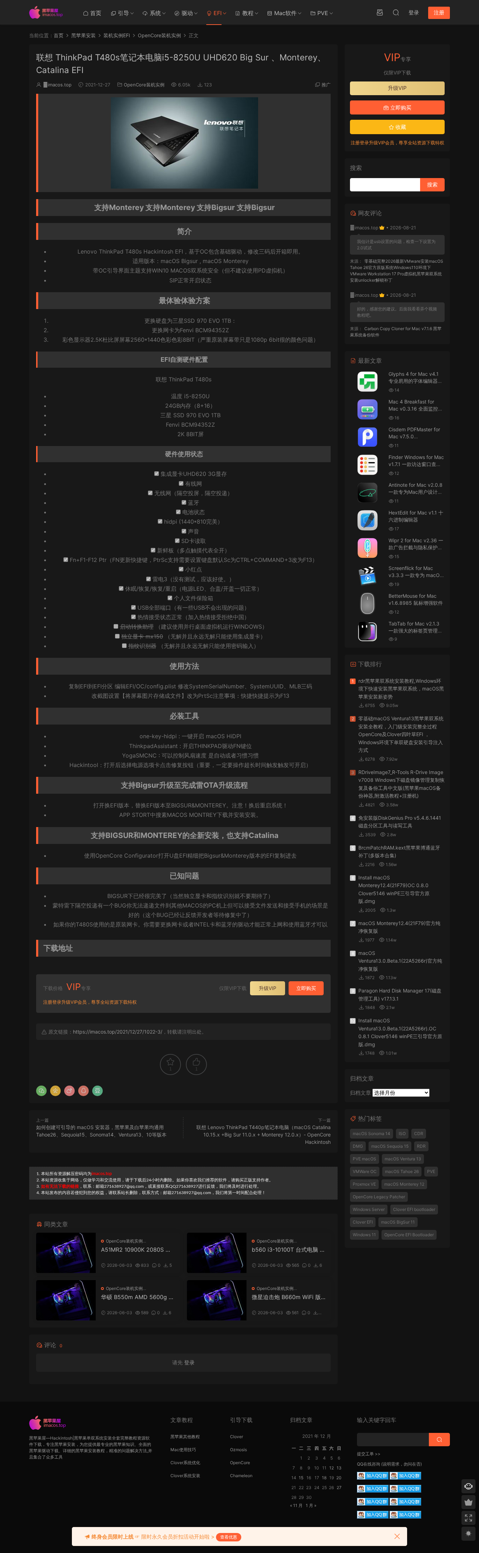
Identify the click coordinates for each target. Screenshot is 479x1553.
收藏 (400, 127)
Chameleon (241, 1475)
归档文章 (360, 1092)
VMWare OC (365, 1171)
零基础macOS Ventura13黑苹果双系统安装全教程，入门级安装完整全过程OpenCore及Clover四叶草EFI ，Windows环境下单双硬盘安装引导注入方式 (401, 734)
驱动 (186, 13)
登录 (189, 1362)
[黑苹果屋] (48, 12)
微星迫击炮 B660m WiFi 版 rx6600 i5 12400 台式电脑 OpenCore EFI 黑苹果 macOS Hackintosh (288, 1296)
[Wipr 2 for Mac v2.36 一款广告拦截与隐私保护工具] (367, 548)
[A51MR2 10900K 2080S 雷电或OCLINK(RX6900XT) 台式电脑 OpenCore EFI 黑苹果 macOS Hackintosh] (66, 1253)
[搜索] (395, 12)
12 (331, 1467)
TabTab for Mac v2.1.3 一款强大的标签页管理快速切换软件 (416, 630)
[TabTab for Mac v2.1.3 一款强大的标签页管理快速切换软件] (367, 631)
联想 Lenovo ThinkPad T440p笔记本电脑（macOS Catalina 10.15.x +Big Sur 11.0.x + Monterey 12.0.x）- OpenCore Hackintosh (263, 1134)
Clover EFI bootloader (414, 1209)
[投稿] (379, 12)
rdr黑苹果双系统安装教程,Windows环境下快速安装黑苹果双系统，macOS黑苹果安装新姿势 (401, 689)
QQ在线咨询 (368, 1464)
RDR (421, 1146)
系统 (154, 13)
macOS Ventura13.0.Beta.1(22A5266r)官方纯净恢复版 (400, 961)
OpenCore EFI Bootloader (409, 1234)
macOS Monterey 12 (404, 1184)
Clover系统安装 (185, 1475)
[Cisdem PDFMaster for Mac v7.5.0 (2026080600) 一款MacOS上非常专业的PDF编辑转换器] (367, 437)
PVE (322, 13)
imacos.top (57, 84)
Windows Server (369, 1209)
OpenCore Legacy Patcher (379, 1196)
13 (339, 1467)
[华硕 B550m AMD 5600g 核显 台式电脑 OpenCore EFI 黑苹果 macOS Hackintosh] (66, 1300)
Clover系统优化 (185, 1462)
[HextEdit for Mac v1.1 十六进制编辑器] (367, 520)
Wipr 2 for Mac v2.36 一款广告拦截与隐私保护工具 (416, 547)
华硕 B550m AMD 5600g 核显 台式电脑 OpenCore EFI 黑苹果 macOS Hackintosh (137, 1296)
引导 (122, 13)
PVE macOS (364, 1158)
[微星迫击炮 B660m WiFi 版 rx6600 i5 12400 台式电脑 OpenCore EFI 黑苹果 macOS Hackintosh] (217, 1300)
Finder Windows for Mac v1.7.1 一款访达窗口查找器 (416, 464)
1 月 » (311, 1505)
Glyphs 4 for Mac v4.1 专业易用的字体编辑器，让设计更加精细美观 (416, 381)
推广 (326, 84)
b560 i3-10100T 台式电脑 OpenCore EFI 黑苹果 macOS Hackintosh (288, 1249)
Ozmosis (238, 1449)
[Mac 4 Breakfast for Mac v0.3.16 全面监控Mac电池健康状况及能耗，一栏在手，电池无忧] (367, 409)
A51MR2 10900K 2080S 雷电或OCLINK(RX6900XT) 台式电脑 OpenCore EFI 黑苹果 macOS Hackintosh (137, 1249)
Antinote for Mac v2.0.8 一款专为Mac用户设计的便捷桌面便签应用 (416, 492)
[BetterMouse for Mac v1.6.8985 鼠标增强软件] (367, 603)
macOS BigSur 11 (398, 1222)
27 (339, 1487)
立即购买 (306, 988)
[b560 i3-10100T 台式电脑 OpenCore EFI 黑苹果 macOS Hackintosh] (217, 1253)
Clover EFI (363, 1222)
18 (324, 1477)
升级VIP (267, 988)
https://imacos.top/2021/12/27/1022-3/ (117, 1032)
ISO (402, 1133)
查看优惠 (228, 1537)
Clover (236, 1436)
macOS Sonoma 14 (371, 1133)
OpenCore (240, 1462)
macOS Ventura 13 (403, 1158)
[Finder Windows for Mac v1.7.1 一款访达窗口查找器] (367, 465)
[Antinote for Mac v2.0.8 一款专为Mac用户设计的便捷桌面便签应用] (367, 492)
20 (339, 1477)
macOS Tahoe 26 (402, 1171)
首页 (94, 13)
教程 (247, 13)
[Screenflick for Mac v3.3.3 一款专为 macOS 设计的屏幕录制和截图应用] (367, 576)
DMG (358, 1146)
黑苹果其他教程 (185, 1436)
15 (301, 1477)
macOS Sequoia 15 (390, 1146)
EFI (217, 13)
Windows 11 (364, 1234)
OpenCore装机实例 (144, 84)
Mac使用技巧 (183, 1449)
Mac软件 (284, 13)
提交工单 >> (368, 1453)
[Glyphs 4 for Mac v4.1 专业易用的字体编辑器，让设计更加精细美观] (367, 382)
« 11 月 (296, 1505)
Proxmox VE (364, 1184)
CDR (418, 1133)
